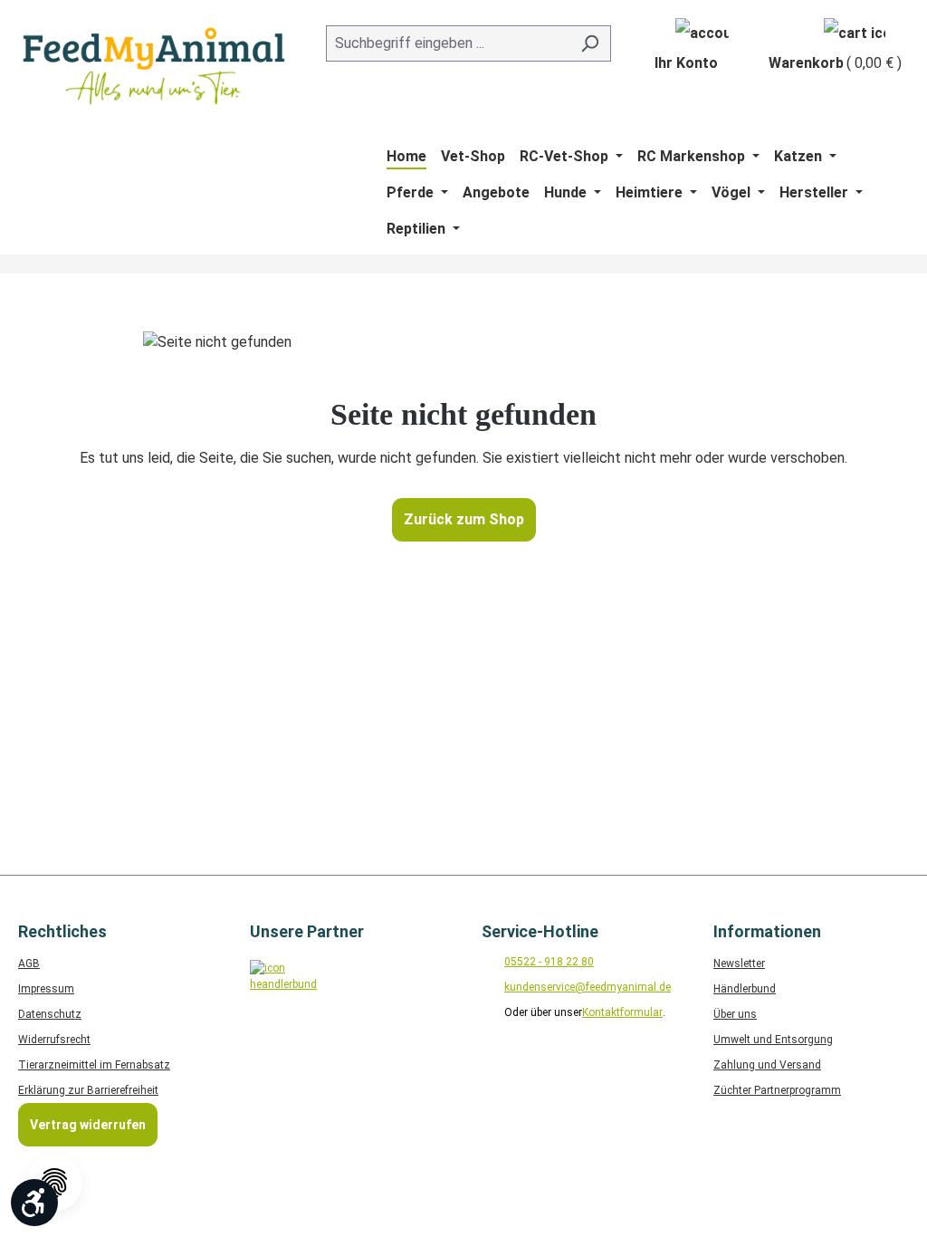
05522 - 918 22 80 (549, 961)
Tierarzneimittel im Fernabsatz (94, 1065)
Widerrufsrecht (54, 1039)
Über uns (735, 1014)
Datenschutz (49, 1014)
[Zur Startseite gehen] (154, 66)
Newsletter (739, 963)
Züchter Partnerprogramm (777, 1090)
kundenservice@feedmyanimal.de (587, 987)
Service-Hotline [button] (540, 931)
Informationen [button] (767, 931)
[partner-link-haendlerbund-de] (279, 989)
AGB (29, 963)
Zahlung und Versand (767, 1065)
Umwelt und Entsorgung (773, 1039)
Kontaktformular (622, 1012)
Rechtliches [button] (62, 931)
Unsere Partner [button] (307, 931)
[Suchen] (590, 43)
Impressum (46, 989)
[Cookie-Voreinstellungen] (54, 1182)
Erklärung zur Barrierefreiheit (88, 1090)
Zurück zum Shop (464, 519)
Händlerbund (744, 989)
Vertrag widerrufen (88, 1124)
